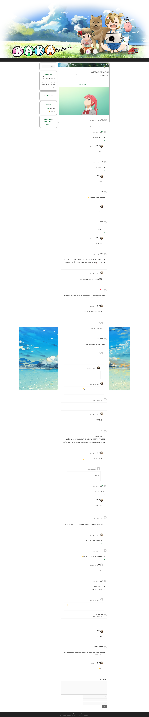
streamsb (81, 84)
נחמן (102, 485)
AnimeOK (48, 124)
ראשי (107, 59)
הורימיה (102, 119)
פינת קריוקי (89, 59)
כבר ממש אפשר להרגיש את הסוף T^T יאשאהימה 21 (98, 120)
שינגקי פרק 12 (104, 121)
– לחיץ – (48, 108)
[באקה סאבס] (74, 29)
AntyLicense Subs (48, 121)
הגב (104, 140)
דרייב (87, 84)
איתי (102, 131)
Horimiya (105, 119)
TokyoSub (48, 123)
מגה (85, 84)
